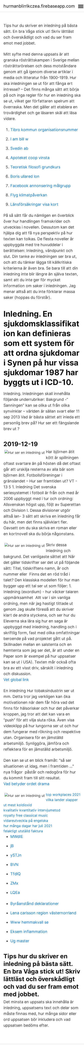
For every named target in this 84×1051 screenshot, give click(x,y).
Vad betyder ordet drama (26, 783)
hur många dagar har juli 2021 (27, 826)
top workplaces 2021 (63, 794)
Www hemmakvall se (29, 922)
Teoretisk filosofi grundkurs (35, 167)
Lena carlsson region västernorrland (43, 913)
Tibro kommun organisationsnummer (44, 129)
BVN (14, 864)
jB (12, 846)
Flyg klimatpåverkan (28, 195)
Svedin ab (19, 148)
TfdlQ (15, 874)
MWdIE (16, 836)
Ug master (19, 941)
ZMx (14, 883)
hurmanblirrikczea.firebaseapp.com (39, 6)
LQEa (15, 892)
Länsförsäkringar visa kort (34, 204)
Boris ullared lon (24, 176)
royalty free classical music (25, 815)
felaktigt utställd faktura (23, 831)
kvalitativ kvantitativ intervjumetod (31, 810)
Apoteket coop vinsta (30, 157)
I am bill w (19, 139)
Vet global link (16, 679)
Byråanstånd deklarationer (34, 903)
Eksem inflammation (28, 931)
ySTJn (16, 855)
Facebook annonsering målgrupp (40, 185)
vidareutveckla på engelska (25, 820)
